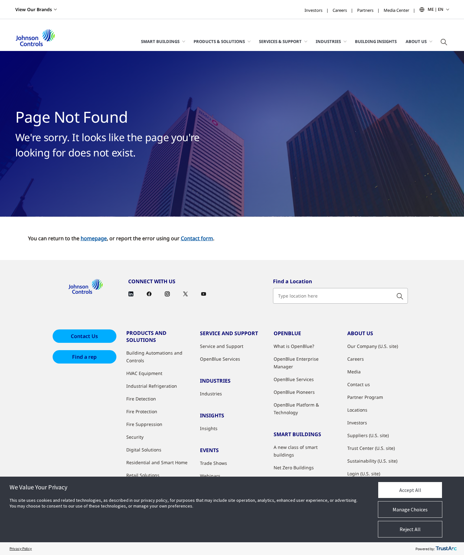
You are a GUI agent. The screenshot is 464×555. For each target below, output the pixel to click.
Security (135, 437)
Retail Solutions (142, 475)
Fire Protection (141, 411)
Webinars (210, 476)
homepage (94, 238)
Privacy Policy (21, 548)
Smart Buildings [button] (160, 41)
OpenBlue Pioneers (294, 392)
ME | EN (435, 9)
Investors (313, 10)
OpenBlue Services (220, 359)
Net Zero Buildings (294, 468)
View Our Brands (33, 9)
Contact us (358, 384)
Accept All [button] (410, 490)
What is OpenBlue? (294, 346)
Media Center (396, 10)
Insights (208, 428)
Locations (357, 410)
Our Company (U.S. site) (372, 346)
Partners (365, 10)
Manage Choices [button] (410, 509)
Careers (340, 10)
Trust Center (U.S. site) (371, 448)
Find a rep (84, 356)
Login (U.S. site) (363, 474)
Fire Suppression (144, 424)
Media (354, 372)
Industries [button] (328, 41)
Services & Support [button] (280, 41)
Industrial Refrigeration (151, 386)
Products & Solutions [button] (219, 41)
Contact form (197, 238)
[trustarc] (446, 548)
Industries (211, 394)
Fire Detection (141, 399)
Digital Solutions (143, 450)
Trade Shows (213, 463)
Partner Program (365, 397)
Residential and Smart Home (157, 462)
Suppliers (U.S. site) (368, 435)
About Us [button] (416, 41)
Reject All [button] (410, 529)
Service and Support (221, 346)
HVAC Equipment (144, 373)
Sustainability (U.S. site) (372, 461)
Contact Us (84, 336)
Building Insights (376, 41)
